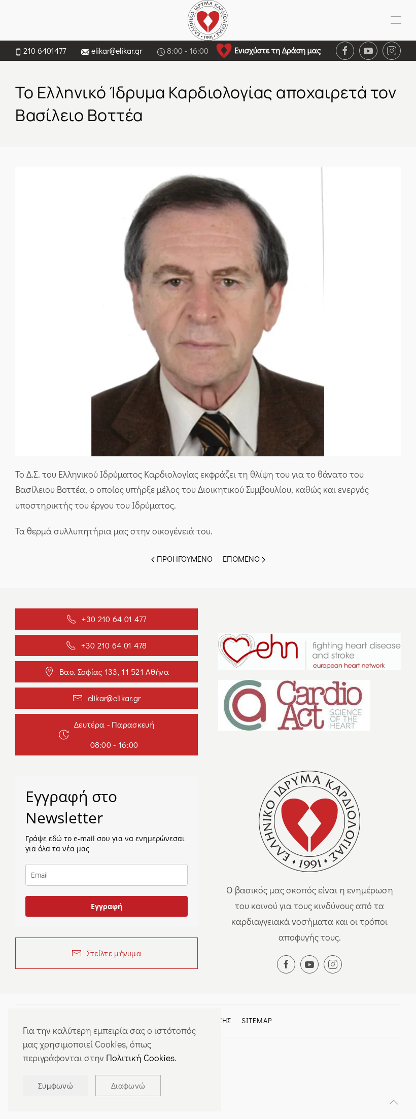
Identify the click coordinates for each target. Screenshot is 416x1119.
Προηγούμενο (184, 558)
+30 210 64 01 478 (114, 645)
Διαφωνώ (128, 1085)
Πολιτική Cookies (140, 1058)
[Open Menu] (396, 20)
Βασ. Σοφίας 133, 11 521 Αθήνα (114, 671)
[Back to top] (394, 1102)
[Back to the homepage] (208, 20)
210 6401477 (44, 50)
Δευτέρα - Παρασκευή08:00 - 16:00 (114, 734)
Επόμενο (242, 558)
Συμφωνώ (55, 1085)
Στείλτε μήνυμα (114, 953)
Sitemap (256, 1020)
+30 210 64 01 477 (114, 618)
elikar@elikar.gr (116, 50)
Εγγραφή (106, 906)
